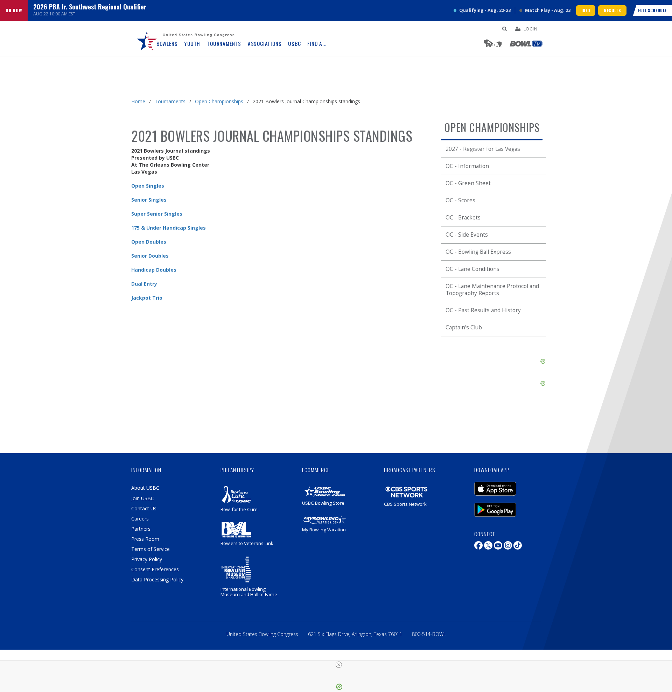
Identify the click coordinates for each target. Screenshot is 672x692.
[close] (339, 665)
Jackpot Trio (146, 297)
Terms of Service (150, 549)
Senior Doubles (150, 255)
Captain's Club (464, 327)
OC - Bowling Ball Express (478, 252)
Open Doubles (148, 241)
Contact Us (143, 508)
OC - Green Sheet (468, 183)
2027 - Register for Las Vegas (483, 149)
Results (612, 10)
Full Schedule (652, 10)
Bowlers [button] (167, 43)
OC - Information (467, 166)
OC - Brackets (463, 217)
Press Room (145, 539)
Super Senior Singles (156, 213)
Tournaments (170, 101)
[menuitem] (147, 38)
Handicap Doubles (153, 269)
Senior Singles (149, 199)
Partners (140, 528)
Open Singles (147, 185)
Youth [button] (192, 43)
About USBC (145, 487)
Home (138, 101)
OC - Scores (460, 200)
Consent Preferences (155, 569)
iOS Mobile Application (505, 485)
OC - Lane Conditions (472, 269)
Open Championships (219, 101)
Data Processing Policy (157, 579)
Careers (140, 518)
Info (585, 10)
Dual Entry (144, 283)
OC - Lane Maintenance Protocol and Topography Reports (492, 289)
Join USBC (142, 498)
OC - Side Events (467, 234)
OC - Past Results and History (483, 310)
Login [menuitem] (531, 29)
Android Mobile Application (505, 506)
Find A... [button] (316, 43)
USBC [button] (294, 43)
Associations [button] (265, 43)
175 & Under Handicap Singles (168, 227)
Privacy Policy (146, 559)
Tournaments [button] (224, 43)
